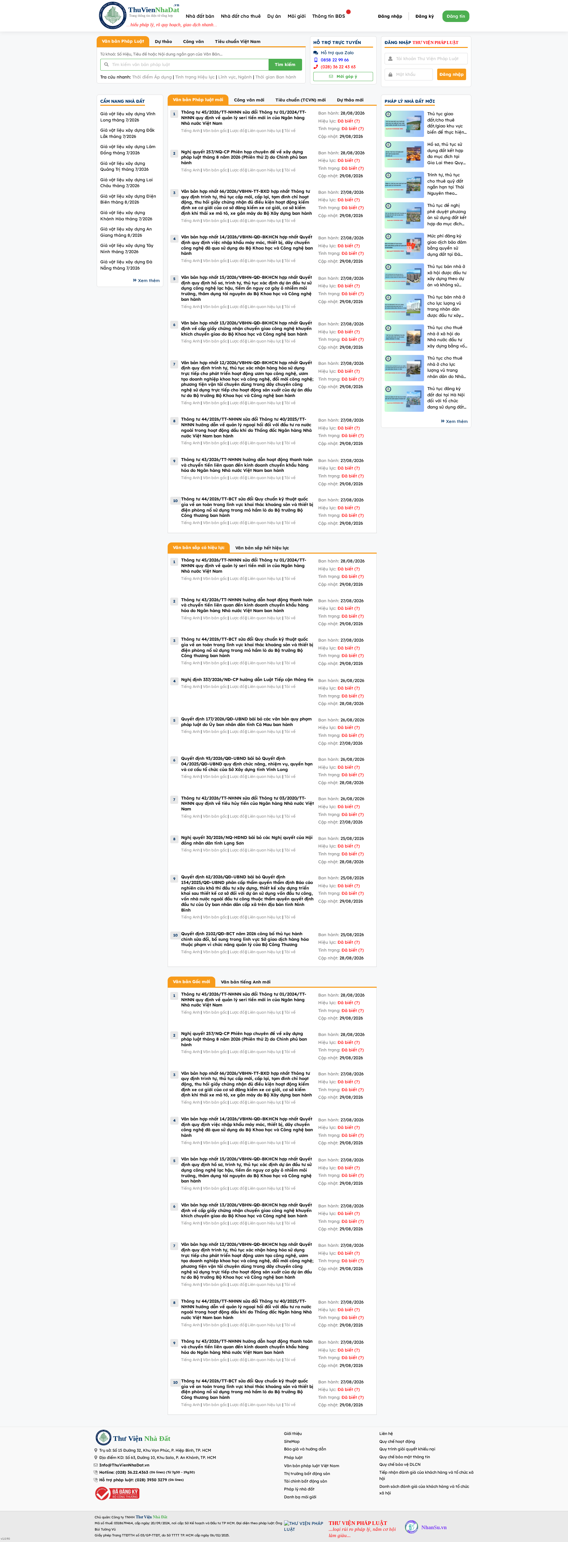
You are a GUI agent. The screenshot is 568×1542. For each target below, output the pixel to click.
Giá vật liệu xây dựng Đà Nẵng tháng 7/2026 (126, 265)
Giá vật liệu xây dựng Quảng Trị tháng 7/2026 (124, 166)
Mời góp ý (346, 76)
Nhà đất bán (200, 16)
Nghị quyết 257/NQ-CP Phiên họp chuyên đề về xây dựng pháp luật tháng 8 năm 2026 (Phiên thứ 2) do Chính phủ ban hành (244, 157)
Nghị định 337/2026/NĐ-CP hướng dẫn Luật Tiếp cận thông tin (247, 679)
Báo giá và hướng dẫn (305, 1448)
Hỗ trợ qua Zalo (337, 52)
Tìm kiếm (285, 64)
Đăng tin (456, 16)
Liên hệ (386, 1433)
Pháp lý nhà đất (299, 1489)
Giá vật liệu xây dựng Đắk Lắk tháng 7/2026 (127, 133)
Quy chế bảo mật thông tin (404, 1456)
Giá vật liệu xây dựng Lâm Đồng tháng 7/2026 (127, 149)
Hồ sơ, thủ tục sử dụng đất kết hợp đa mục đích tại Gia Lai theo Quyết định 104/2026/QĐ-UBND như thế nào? (447, 153)
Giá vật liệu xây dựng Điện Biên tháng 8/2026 (128, 199)
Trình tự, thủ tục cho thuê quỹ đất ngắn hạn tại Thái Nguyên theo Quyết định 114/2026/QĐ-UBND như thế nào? (445, 184)
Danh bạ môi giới (300, 1496)
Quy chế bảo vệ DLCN (400, 1464)
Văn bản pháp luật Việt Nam (311, 1465)
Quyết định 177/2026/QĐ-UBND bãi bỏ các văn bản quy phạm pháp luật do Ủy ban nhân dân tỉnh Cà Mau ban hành (246, 721)
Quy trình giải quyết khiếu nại (407, 1448)
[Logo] (113, 16)
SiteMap (292, 1441)
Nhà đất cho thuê (241, 16)
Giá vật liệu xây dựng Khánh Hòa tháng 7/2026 (126, 215)
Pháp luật (293, 1457)
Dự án (274, 16)
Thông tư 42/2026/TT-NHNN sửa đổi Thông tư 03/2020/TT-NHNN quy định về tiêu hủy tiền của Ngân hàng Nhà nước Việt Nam (247, 803)
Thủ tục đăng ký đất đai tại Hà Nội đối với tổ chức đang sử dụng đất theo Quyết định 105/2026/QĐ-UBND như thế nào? (446, 398)
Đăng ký (424, 16)
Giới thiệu (293, 1433)
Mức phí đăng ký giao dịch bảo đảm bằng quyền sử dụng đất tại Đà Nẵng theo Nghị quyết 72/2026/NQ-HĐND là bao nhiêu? (447, 245)
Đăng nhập (390, 16)
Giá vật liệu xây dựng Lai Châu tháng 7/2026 (126, 182)
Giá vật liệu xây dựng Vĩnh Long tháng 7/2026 (127, 116)
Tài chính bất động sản (305, 1481)
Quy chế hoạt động (397, 1441)
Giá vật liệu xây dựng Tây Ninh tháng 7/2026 (127, 248)
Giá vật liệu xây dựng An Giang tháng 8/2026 (126, 232)
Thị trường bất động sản (307, 1473)
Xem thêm (149, 280)
